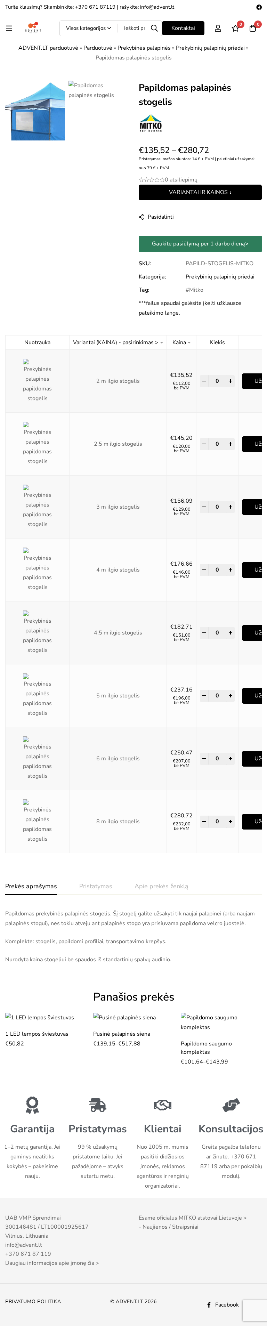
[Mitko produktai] (151, 124)
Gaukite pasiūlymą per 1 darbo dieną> (200, 244)
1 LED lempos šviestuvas (36, 1034)
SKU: (145, 263)
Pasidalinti (161, 217)
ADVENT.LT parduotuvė (48, 48)
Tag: (144, 290)
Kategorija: (152, 277)
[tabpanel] (133, 936)
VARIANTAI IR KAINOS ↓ (200, 192)
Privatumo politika (33, 1301)
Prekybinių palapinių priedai (210, 48)
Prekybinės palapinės (144, 48)
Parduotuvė (97, 48)
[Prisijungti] (218, 28)
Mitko (196, 290)
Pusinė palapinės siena (121, 1034)
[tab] (31, 886)
